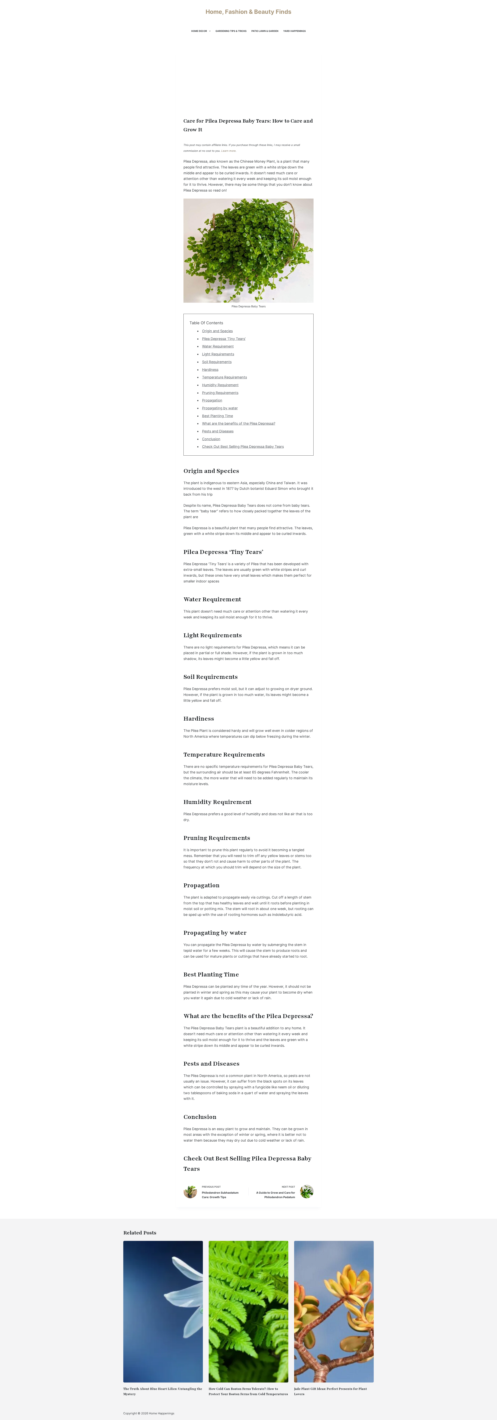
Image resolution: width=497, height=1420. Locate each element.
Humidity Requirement (220, 385)
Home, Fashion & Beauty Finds (248, 11)
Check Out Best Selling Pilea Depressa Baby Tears (243, 447)
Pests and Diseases (218, 431)
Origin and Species (217, 331)
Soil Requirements (217, 362)
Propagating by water (220, 408)
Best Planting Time (217, 416)
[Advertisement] (248, 87)
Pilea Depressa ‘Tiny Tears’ (224, 339)
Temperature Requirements (224, 377)
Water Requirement (218, 346)
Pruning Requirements (220, 393)
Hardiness (210, 370)
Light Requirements (218, 354)
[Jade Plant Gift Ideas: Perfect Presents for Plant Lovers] (334, 1312)
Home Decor (199, 31)
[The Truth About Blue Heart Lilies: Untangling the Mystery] (163, 1312)
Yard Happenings (294, 31)
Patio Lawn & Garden (264, 31)
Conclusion (211, 439)
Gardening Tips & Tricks (231, 31)
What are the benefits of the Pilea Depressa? (238, 423)
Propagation (212, 400)
